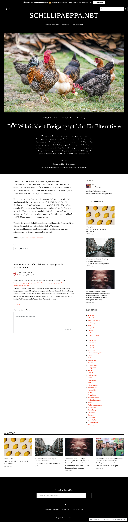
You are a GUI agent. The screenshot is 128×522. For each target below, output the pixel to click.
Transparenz (89, 261)
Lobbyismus (72, 118)
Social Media (92, 407)
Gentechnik (92, 338)
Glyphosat (91, 345)
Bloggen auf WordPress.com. (64, 518)
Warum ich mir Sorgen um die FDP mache (96, 230)
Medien (88, 227)
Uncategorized (93, 422)
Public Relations (93, 397)
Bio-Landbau (48, 167)
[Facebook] (6, 9)
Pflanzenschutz (93, 385)
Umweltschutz (97, 261)
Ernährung (95, 291)
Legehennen (63, 167)
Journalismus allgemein (95, 353)
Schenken (99, 2)
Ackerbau (91, 315)
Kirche (90, 358)
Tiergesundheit (82, 167)
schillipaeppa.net (64, 16)
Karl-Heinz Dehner (25, 272)
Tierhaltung (81, 118)
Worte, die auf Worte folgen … (107, 466)
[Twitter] (9, 9)
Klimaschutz (89, 259)
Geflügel (46, 118)
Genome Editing (93, 335)
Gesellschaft (102, 291)
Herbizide (91, 348)
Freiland (56, 167)
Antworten (17, 304)
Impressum (65, 24)
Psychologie (92, 395)
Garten (90, 330)
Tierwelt (91, 415)
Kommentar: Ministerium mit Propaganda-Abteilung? (96, 299)
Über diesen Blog (77, 24)
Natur (90, 378)
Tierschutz (91, 412)
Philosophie (92, 390)
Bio (42, 167)
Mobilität (96, 259)
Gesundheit (53, 118)
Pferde (90, 382)
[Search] (126, 9)
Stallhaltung (72, 167)
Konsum (90, 363)
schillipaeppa (64, 161)
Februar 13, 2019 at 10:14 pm (29, 275)
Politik (93, 227)
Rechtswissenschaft (94, 400)
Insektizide (91, 350)
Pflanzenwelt (92, 387)
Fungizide (91, 328)
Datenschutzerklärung (52, 24)
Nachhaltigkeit (103, 259)
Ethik (90, 325)
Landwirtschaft (63, 118)
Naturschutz (92, 380)
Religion (90, 402)
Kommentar (67, 329)
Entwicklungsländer (94, 320)
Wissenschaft (92, 425)
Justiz (90, 355)
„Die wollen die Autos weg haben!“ (97, 263)
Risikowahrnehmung (95, 405)
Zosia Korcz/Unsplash (34, 238)
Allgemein (89, 291)
